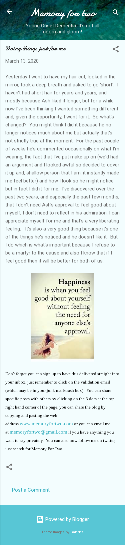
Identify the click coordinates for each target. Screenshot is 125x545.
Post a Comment (31, 490)
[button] (116, 50)
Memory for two (62, 12)
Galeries (77, 532)
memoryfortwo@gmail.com (38, 432)
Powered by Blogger (66, 519)
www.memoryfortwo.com (46, 423)
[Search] (116, 13)
